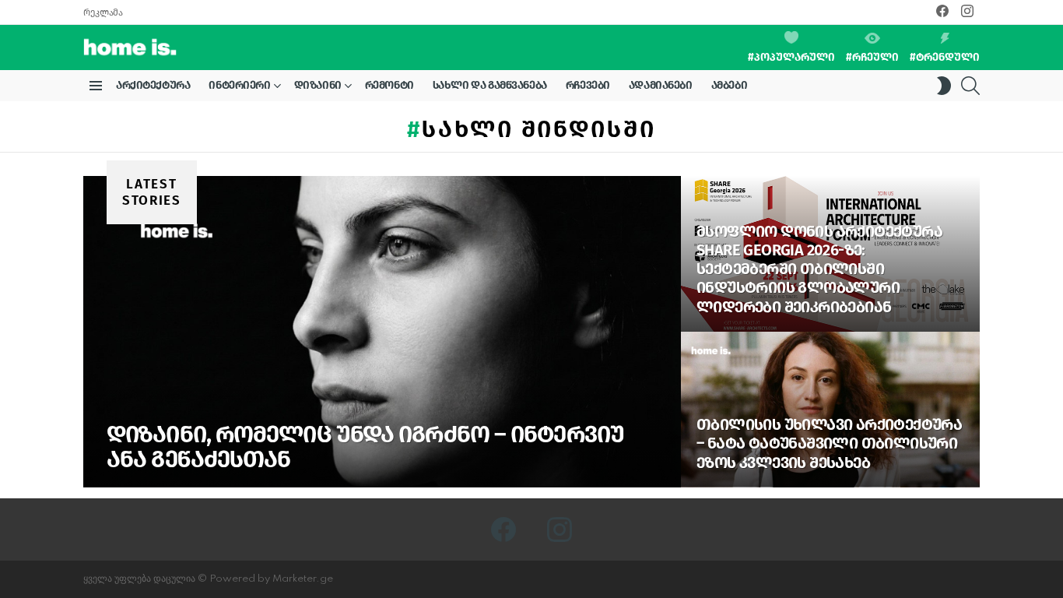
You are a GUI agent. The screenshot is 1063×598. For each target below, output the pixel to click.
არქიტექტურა (153, 85)
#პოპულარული (791, 57)
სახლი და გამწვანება (490, 85)
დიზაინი (318, 85)
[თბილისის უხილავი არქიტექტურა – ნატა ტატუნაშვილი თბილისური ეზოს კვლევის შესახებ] (830, 409)
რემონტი (389, 85)
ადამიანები (661, 85)
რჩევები (588, 85)
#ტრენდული (945, 57)
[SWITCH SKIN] (944, 85)
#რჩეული (872, 57)
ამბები (729, 85)
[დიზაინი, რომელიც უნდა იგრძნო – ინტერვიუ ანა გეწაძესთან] (382, 331)
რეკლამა (102, 12)
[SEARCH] (970, 85)
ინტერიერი (239, 85)
